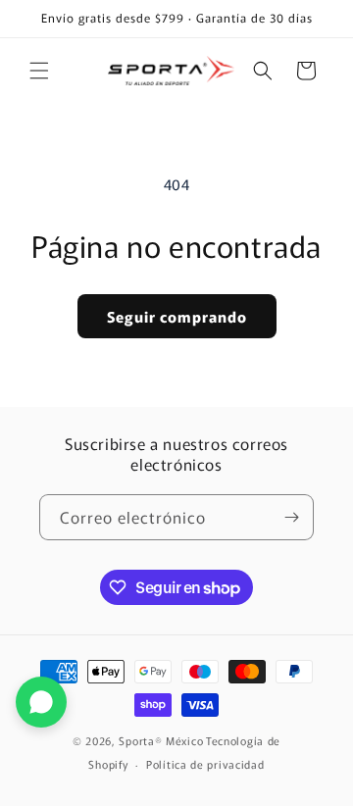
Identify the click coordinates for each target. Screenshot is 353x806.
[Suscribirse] (291, 517)
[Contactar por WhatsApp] (41, 702)
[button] (39, 70)
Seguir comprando (177, 316)
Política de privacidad (205, 764)
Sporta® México (161, 740)
